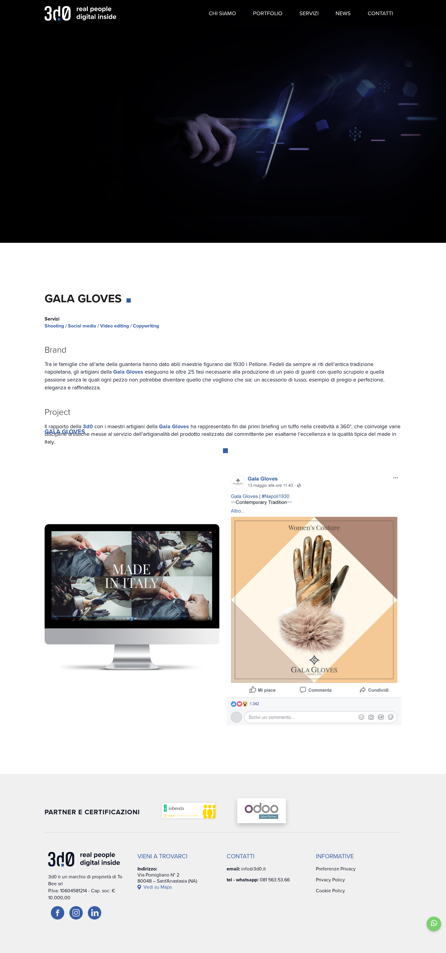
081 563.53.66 (275, 880)
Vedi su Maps (158, 887)
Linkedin (424, 515)
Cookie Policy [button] (330, 891)
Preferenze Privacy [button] (336, 869)
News (343, 13)
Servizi (309, 13)
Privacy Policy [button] (330, 880)
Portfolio (267, 13)
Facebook (424, 446)
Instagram (424, 481)
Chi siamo (222, 13)
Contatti (380, 13)
